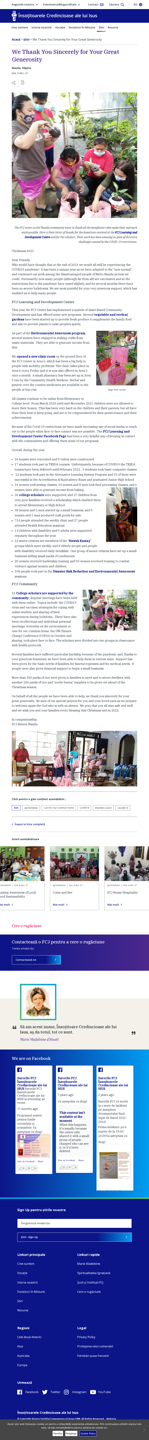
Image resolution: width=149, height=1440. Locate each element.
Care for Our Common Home (59, 807)
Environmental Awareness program (58, 333)
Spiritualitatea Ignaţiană (93, 1273)
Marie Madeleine (88, 1264)
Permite (57, 1433)
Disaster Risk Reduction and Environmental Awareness (94, 571)
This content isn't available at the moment (72, 1117)
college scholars (31, 495)
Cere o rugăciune (89, 1292)
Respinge (71, 1433)
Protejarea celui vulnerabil (95, 1346)
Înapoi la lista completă (30, 824)
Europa (22, 1365)
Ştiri (101, 27)
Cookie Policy (88, 1433)
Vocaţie (60, 27)
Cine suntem (19, 27)
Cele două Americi (29, 1337)
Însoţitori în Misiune (82, 27)
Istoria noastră (42, 27)
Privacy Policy (86, 1337)
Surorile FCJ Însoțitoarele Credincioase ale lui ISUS (32, 1083)
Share (40, 1161)
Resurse (113, 27)
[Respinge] (144, 1430)
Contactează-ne (26, 959)
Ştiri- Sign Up (29, 1237)
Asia (16, 807)
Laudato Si (123, 807)
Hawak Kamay (79, 541)
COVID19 (84, 807)
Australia (23, 1356)
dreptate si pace (103, 807)
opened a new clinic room (36, 356)
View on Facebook (26, 1161)
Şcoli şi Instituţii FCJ (90, 1282)
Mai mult (59, 904)
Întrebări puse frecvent (93, 1356)
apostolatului (31, 807)
